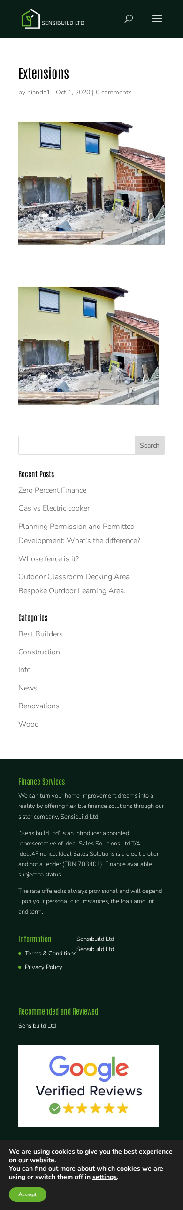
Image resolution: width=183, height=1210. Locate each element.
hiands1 (38, 92)
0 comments (114, 92)
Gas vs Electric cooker (54, 508)
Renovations (39, 706)
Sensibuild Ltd (95, 939)
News (28, 688)
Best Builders (40, 634)
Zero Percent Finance (52, 490)
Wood (28, 724)
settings (104, 1177)
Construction (39, 652)
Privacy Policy (43, 967)
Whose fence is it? (48, 559)
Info (24, 670)
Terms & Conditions (50, 953)
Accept (27, 1194)
